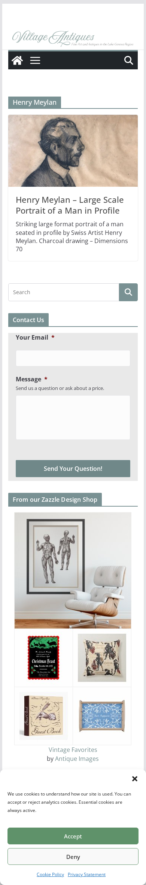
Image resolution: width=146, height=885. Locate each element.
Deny (73, 856)
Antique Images (77, 759)
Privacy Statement (87, 874)
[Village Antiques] (73, 39)
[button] (135, 778)
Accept (73, 836)
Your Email (35, 337)
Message (32, 379)
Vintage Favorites (73, 750)
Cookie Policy (50, 874)
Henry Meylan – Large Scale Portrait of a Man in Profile (70, 205)
